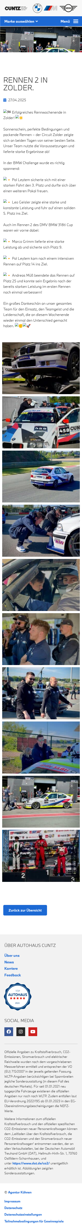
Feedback (12, 975)
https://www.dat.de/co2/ (31, 1163)
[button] (76, 21)
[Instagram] (20, 1031)
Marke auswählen (19, 21)
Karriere (11, 968)
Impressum (12, 1201)
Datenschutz (13, 1208)
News (9, 962)
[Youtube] (32, 1031)
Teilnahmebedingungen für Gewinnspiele (34, 1221)
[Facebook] (8, 1031)
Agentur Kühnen (19, 1192)
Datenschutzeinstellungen (23, 1214)
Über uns (11, 955)
